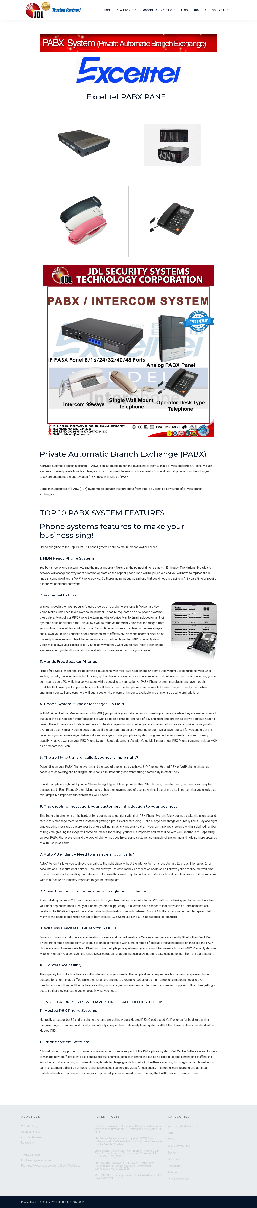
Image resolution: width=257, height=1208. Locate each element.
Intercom (173, 1172)
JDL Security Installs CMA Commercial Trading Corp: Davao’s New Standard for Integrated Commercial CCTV (127, 1153)
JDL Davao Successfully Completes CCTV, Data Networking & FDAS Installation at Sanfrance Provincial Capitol (128, 1141)
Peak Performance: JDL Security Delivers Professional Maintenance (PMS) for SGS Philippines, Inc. (128, 1128)
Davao (172, 1152)
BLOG (184, 10)
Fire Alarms (175, 1165)
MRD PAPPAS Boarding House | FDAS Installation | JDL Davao (128, 1177)
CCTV (171, 1139)
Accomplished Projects (159, 10)
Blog (170, 1133)
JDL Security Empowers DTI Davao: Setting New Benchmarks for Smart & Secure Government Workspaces (124, 1165)
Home (107, 10)
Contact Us (220, 10)
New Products (127, 10)
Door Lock (174, 1159)
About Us (200, 10)
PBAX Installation (178, 1179)
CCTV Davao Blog (179, 1146)
